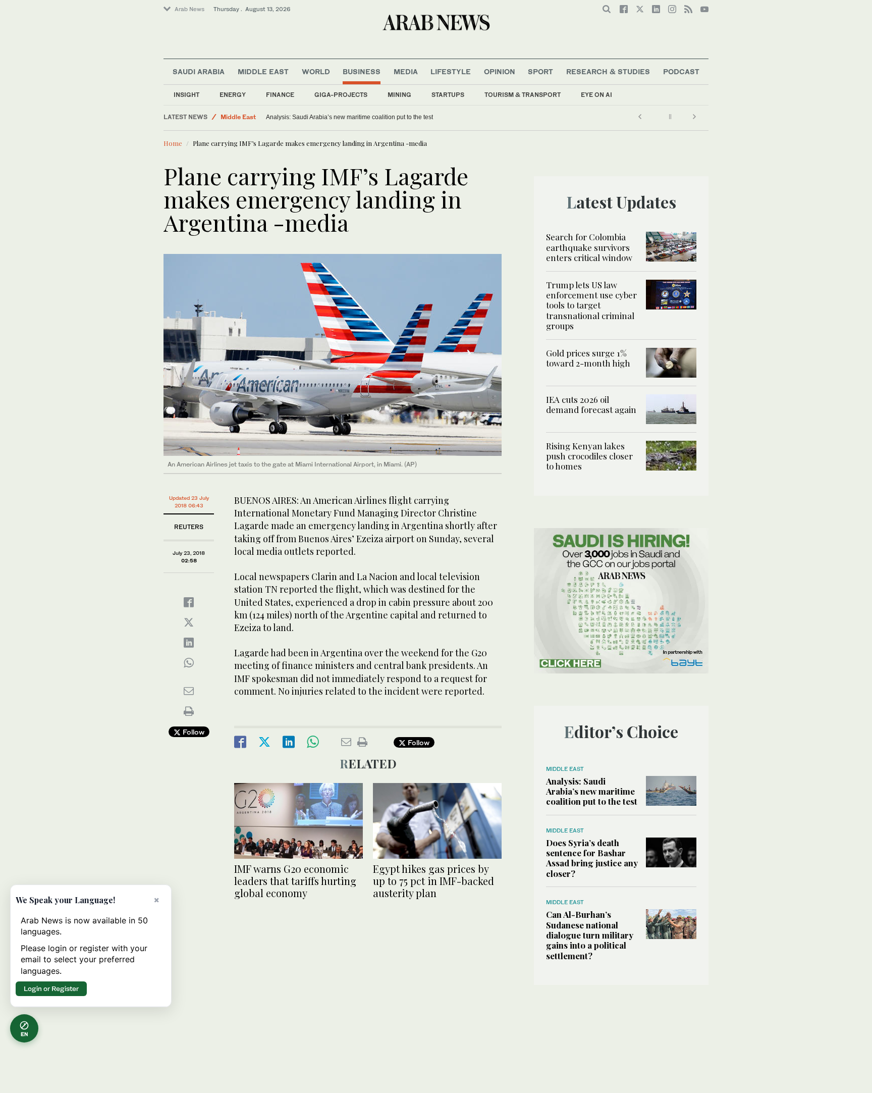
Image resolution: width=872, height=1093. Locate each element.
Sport (540, 71)
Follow (192, 731)
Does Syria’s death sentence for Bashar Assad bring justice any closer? (592, 858)
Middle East (263, 71)
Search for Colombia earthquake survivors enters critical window (589, 247)
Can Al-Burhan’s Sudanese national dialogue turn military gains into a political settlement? (589, 935)
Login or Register (51, 988)
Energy (233, 94)
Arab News (189, 9)
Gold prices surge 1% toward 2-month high (588, 358)
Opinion (499, 71)
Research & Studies (608, 71)
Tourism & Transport (522, 94)
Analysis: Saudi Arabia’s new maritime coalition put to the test (591, 791)
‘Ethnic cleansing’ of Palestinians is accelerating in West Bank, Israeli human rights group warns (340, 117)
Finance (280, 94)
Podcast (681, 71)
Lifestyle (450, 71)
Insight (186, 94)
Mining (399, 94)
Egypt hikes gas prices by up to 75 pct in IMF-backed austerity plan (433, 881)
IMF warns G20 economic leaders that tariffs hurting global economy (295, 881)
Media (406, 71)
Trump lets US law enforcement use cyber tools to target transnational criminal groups (591, 305)
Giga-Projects (340, 94)
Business (361, 71)
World (316, 71)
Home (173, 143)
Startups (447, 94)
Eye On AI (596, 94)
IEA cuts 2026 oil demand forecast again (591, 404)
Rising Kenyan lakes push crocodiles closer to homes (589, 456)
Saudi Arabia (199, 71)
